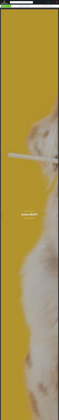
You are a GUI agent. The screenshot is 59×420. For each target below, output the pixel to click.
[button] (2, 215)
